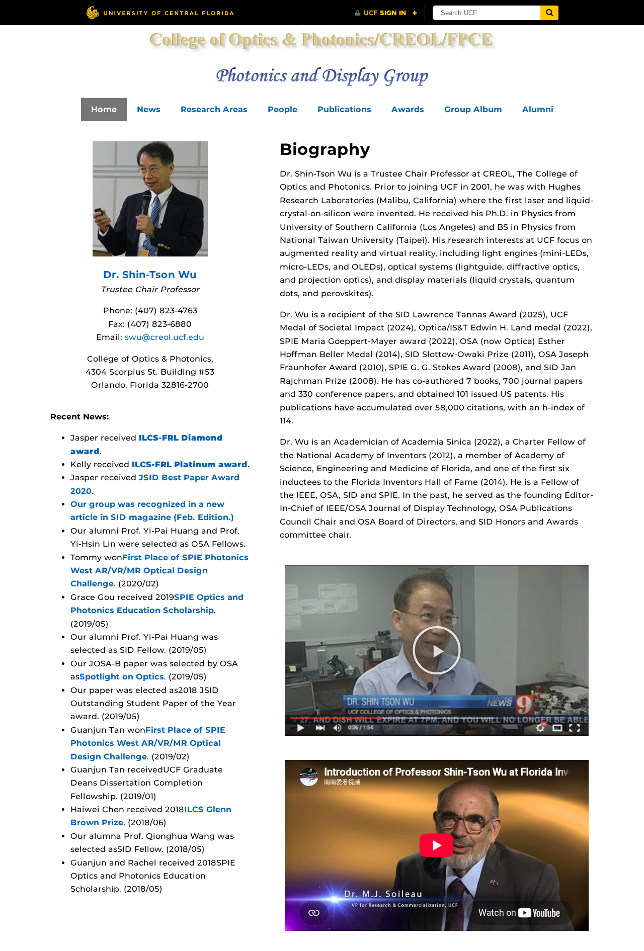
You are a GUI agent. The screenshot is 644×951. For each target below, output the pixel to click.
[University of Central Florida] (160, 12)
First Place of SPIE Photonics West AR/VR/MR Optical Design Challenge (159, 571)
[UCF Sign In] (386, 13)
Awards (407, 109)
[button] (437, 650)
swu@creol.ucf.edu (164, 337)
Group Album (473, 109)
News (148, 109)
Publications (344, 109)
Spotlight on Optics (121, 676)
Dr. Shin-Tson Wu (150, 275)
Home (104, 109)
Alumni (537, 109)
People (282, 109)
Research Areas (214, 109)
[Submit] (549, 13)
